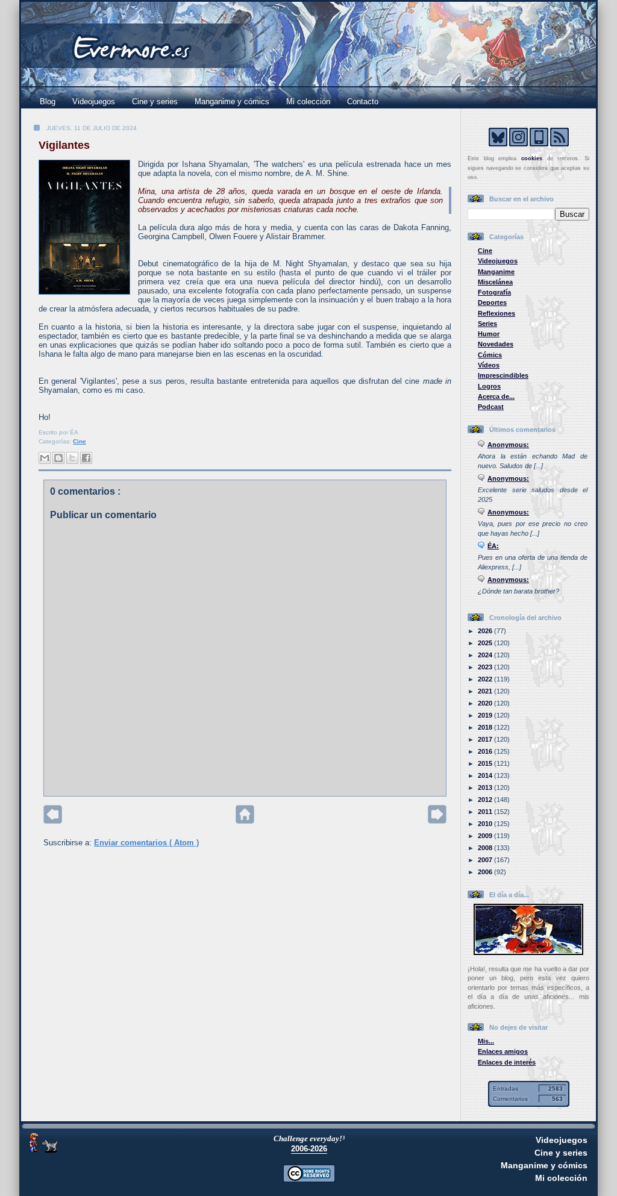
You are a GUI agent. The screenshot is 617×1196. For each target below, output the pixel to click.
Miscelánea (495, 282)
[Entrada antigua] (437, 820)
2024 (486, 655)
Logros (489, 386)
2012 (486, 799)
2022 (486, 679)
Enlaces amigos (503, 1051)
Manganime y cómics (232, 101)
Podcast (491, 406)
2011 (486, 811)
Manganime (496, 271)
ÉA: (493, 545)
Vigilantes (64, 145)
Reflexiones (496, 313)
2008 (486, 847)
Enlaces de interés (507, 1062)
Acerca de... (496, 396)
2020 (486, 703)
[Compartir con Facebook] (86, 458)
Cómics (490, 354)
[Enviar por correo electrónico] (45, 458)
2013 (486, 787)
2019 (486, 715)
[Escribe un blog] (58, 458)
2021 (486, 691)
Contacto (362, 101)
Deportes (492, 302)
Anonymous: (508, 444)
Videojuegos (93, 101)
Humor (489, 333)
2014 (486, 775)
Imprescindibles (503, 375)
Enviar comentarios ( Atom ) (146, 842)
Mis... (486, 1041)
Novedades (495, 344)
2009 (486, 835)
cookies (531, 158)
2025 (486, 643)
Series (487, 323)
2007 (486, 859)
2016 (486, 751)
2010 (486, 823)
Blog (47, 101)
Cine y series (155, 101)
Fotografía (494, 292)
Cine (79, 441)
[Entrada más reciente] (52, 820)
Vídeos (489, 365)
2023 (486, 667)
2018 (486, 727)
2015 (486, 763)
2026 (486, 630)
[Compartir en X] (72, 458)
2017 (486, 739)
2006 (486, 871)
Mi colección (308, 101)
